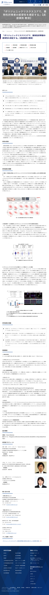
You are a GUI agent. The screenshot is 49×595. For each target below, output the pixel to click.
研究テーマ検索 (33, 555)
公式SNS (32, 581)
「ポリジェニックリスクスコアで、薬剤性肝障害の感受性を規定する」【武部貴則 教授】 (21, 541)
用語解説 (8, 47)
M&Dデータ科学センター (20, 568)
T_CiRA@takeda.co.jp (11, 533)
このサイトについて (5, 587)
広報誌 (31, 573)
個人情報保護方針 (13, 587)
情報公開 (18, 587)
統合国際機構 (18, 555)
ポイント (8, 45)
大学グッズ (32, 578)
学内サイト (35, 2)
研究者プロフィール (23, 47)
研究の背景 (15, 45)
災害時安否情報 (33, 587)
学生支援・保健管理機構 (20, 565)
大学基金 (46, 4)
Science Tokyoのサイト (21, 26)
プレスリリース (9, 31)
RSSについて (40, 587)
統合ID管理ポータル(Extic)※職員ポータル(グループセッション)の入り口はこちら (36, 559)
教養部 (5, 558)
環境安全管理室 (18, 573)
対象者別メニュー (22, 1)
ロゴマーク (32, 576)
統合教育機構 (18, 558)
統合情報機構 (6, 573)
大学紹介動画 (32, 583)
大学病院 (5, 565)
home (3, 31)
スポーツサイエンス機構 (20, 563)
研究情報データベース (34, 553)
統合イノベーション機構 (20, 560)
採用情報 (22, 587)
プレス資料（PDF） (10, 50)
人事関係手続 (27, 587)
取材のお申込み (33, 571)
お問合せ (15, 588)
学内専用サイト (10, 588)
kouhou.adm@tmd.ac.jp (11, 517)
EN (39, 1)
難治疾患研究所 (7, 570)
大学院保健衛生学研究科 (8, 563)
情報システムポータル (34, 563)
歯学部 (5, 555)
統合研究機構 (18, 553)
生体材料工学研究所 (8, 568)
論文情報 (14, 47)
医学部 (5, 553)
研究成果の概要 (23, 45)
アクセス (30, 2)
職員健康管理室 (18, 570)
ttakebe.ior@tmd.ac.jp (11, 504)
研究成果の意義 (33, 45)
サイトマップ (4, 588)
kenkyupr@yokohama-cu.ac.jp (13, 524)
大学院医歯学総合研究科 (8, 560)
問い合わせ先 (33, 47)
